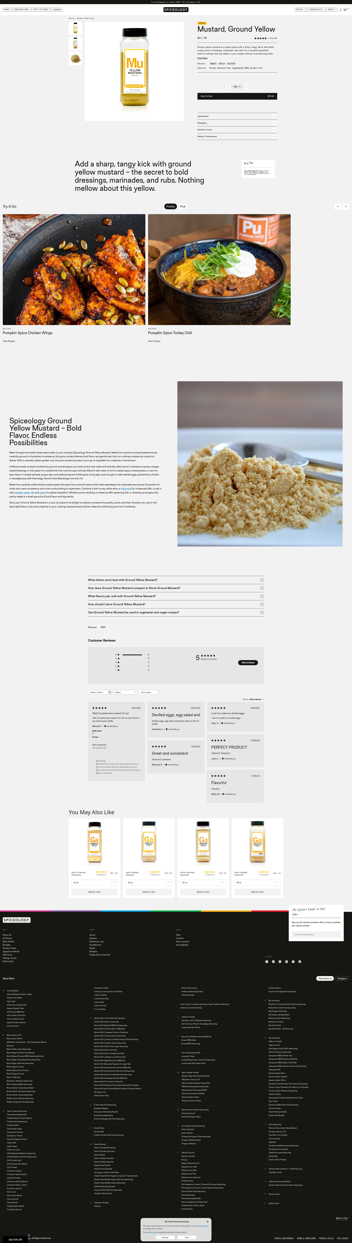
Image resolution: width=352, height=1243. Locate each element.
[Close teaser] (29, 1235)
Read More (202, 58)
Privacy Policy (203, 1226)
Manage (165, 1237)
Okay (187, 1237)
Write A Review (248, 662)
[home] (176, 9)
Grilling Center (10, 958)
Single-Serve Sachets (99, 954)
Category (342, 978)
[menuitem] (7, 9)
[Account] (340, 9)
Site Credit (343, 1238)
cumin (42, 492)
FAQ (178, 934)
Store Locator (182, 941)
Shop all (72, 18)
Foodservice (315, 9)
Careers (93, 938)
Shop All (7, 934)
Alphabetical (325, 978)
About (331, 9)
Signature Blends (11, 951)
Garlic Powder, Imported (241, 873)
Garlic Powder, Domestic (132, 873)
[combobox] (125, 692)
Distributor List (96, 941)
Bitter (231, 64)
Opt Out (153, 1232)
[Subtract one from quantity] (228, 87)
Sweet (213, 64)
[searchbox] (97, 692)
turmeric (18, 492)
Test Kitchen (40, 9)
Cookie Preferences (284, 1238)
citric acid (126, 488)
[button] (15, 1239)
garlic (27, 492)
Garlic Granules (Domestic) (79, 873)
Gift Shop (7, 954)
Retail (300, 9)
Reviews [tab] (92, 627)
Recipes (93, 951)
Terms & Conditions (306, 1238)
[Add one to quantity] (246, 87)
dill (32, 492)
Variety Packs (9, 948)
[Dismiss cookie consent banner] (207, 1222)
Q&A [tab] (103, 627)
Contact (180, 938)
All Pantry (7, 938)
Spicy (222, 64)
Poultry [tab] (171, 206)
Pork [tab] (182, 206)
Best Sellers (8, 941)
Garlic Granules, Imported (187, 873)
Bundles (6, 944)
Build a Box (8, 961)
